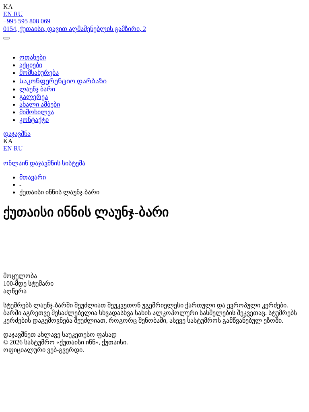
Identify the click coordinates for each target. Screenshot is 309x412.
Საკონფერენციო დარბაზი (63, 81)
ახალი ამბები (39, 104)
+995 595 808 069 (26, 21)
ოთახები (32, 57)
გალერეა (33, 96)
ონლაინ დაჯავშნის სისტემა (44, 163)
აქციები (30, 65)
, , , (74, 28)
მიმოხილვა (36, 112)
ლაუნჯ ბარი (37, 89)
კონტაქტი (34, 119)
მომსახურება (39, 72)
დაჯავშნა (17, 133)
